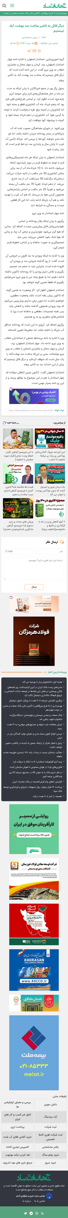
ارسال (34, 587)
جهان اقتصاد (16, 1186)
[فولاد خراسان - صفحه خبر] (34, 970)
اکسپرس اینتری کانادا (17, 1147)
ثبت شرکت (50, 1127)
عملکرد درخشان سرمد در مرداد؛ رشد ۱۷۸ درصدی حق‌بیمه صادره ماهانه (32, 755)
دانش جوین (50, 1104)
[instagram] (36, 1214)
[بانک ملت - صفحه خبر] (34, 1003)
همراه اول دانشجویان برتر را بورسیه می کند (42, 682)
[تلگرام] (29, 51)
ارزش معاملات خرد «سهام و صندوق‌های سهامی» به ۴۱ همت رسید (34, 727)
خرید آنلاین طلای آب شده (18, 1137)
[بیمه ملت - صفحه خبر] (34, 1052)
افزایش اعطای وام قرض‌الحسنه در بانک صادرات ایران (37, 782)
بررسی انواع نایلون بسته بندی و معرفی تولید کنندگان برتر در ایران (34, 736)
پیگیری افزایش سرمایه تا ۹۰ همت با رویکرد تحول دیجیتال (35, 701)
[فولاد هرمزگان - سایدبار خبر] (34, 641)
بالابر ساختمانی (50, 1147)
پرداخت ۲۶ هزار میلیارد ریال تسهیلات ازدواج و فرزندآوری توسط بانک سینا (32, 789)
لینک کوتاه (59, 410)
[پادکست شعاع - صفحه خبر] (34, 829)
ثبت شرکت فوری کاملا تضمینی (50, 1137)
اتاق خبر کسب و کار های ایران (17, 1117)
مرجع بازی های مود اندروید (17, 1163)
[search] (4, 5)
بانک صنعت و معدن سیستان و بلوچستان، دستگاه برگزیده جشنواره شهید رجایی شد (36, 717)
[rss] (42, 1214)
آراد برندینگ (50, 1117)
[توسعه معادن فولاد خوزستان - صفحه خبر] (34, 879)
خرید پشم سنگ (50, 1155)
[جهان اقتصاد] (55, 5)
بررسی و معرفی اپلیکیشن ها (17, 1104)
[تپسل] (11, 389)
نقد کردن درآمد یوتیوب (17, 1155)
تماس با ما (40, 1201)
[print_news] (39, 51)
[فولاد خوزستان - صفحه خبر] (34, 924)
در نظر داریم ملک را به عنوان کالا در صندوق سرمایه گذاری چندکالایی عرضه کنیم (35, 775)
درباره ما (27, 1201)
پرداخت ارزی (17, 1127)
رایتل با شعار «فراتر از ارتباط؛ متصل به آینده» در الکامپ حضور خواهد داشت (33, 745)
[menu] (12, 5)
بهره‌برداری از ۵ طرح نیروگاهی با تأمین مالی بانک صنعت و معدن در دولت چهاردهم (35, 13)
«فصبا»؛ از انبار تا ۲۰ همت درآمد (47, 797)
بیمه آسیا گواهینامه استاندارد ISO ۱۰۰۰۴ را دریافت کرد (37, 762)
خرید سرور (50, 1163)
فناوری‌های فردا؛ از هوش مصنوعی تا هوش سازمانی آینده (36, 767)
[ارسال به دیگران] (34, 51)
